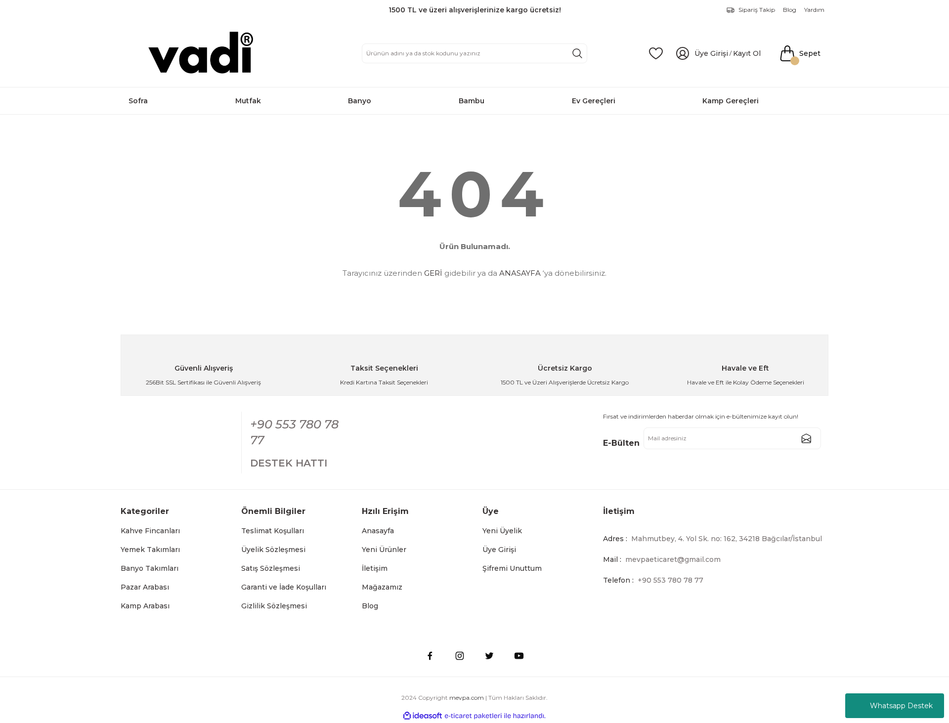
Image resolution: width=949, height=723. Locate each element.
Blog (370, 605)
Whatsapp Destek (901, 705)
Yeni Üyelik (502, 530)
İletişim (375, 568)
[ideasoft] (422, 716)
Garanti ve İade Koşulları (283, 587)
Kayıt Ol (747, 53)
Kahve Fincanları (150, 530)
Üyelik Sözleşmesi (273, 549)
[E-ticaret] (473, 716)
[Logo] (203, 53)
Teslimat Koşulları (272, 530)
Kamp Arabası (145, 605)
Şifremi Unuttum (512, 568)
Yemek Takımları (150, 549)
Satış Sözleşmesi (270, 568)
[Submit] (806, 438)
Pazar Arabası (145, 587)
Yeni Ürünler (384, 549)
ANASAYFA (520, 273)
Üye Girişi (499, 549)
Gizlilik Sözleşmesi (274, 605)
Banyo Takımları (149, 568)
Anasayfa (378, 530)
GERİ (433, 273)
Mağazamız (382, 587)
